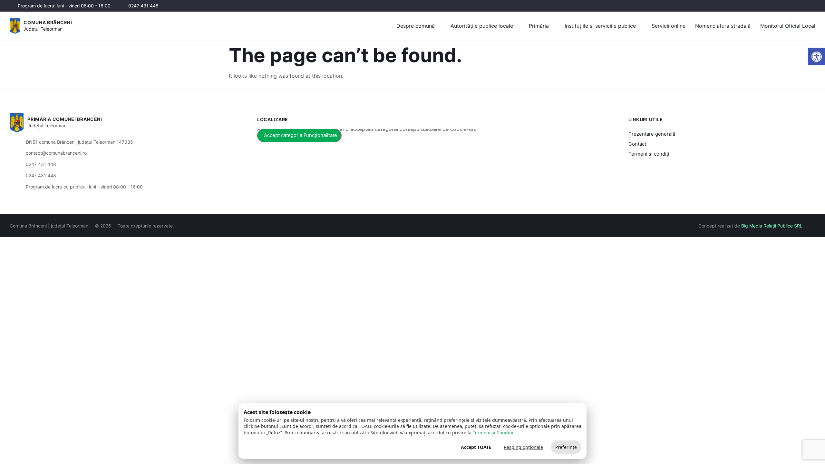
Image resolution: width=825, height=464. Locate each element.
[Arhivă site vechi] (811, 5)
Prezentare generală (651, 134)
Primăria (539, 26)
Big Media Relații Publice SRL (771, 225)
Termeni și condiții (649, 154)
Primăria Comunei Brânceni (64, 119)
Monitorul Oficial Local (787, 26)
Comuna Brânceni (48, 22)
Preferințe (566, 447)
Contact (637, 144)
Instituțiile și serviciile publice (600, 26)
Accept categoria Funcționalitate (300, 135)
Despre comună (415, 26)
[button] (788, 6)
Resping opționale (523, 447)
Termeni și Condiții (493, 433)
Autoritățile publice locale (482, 26)
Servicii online (668, 26)
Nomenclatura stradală (723, 26)
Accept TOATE (476, 447)
